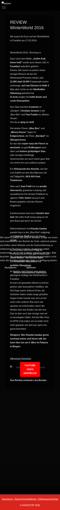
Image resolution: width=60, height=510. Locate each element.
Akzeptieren (10, 267)
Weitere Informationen (24, 272)
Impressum (41, 272)
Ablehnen (31, 267)
